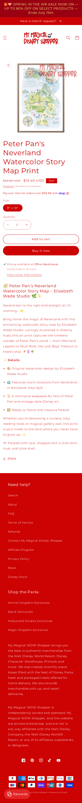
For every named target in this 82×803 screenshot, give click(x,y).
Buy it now (41, 251)
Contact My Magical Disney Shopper (35, 540)
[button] (5, 37)
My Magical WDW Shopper (35, 792)
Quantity (9, 216)
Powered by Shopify (58, 792)
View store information (24, 275)
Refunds (14, 531)
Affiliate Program (21, 550)
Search (13, 495)
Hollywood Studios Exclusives (30, 621)
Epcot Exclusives (20, 612)
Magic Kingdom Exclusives (28, 630)
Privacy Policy (18, 559)
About (12, 504)
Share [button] (12, 458)
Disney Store (17, 577)
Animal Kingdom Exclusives (29, 603)
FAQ (11, 513)
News (12, 568)
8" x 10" (12, 208)
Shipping (8, 186)
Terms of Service (20, 522)
